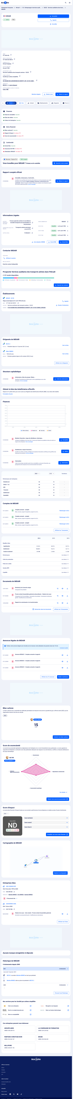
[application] (36, 416)
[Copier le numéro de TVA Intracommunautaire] (13, 63)
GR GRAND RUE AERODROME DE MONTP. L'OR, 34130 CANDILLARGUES (21, 81)
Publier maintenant (63, 677)
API (2, 1074)
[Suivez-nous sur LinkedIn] (10, 1094)
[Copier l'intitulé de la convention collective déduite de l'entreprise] (32, 228)
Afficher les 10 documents (61, 609)
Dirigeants (56, 103)
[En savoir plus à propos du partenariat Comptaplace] (30, 1014)
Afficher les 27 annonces (48, 677)
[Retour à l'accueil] (36, 1059)
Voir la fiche (65, 345)
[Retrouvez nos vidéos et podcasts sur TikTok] (21, 1094)
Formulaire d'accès (8, 394)
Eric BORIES (21, 894)
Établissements (44, 103)
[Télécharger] (67, 588)
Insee (4, 89)
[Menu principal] (70, 3)
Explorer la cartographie (60, 873)
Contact (32, 103)
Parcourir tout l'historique (61, 993)
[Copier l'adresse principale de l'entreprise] (36, 80)
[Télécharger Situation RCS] (67, 226)
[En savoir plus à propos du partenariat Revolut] (30, 1010)
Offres (2, 1067)
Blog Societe (4, 1091)
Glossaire (3, 1084)
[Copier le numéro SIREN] (10, 54)
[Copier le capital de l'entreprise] (32, 233)
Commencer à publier (64, 647)
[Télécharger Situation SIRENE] (67, 230)
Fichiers (3, 1069)
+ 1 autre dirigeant (12, 85)
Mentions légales (36, 94)
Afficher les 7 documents (61, 530)
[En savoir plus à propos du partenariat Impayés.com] (68, 1006)
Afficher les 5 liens (63, 921)
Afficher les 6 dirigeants (62, 363)
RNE (7, 89)
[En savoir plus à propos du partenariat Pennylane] (68, 1010)
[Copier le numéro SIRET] (14, 59)
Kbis (22, 103)
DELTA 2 (5, 85)
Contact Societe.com (6, 1081)
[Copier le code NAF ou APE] (30, 71)
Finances (67, 103)
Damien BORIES (28, 894)
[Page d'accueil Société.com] (5, 2)
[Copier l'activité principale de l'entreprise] (32, 222)
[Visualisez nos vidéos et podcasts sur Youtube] (17, 1094)
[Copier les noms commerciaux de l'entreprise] (67, 221)
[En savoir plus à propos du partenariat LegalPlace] (30, 1006)
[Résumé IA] (57, 588)
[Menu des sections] (2, 103)
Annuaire (3, 1072)
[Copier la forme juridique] (19, 76)
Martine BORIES (13, 894)
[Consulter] (62, 588)
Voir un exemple (32, 184)
